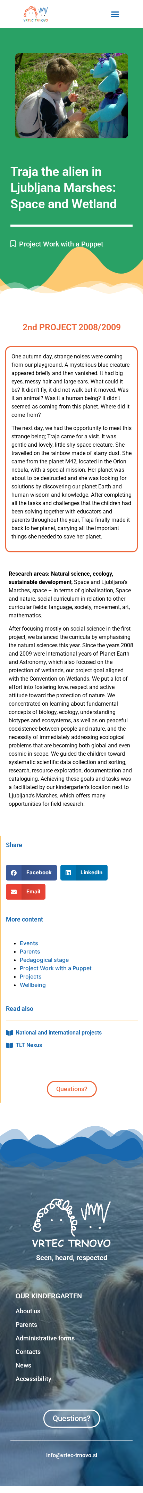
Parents (30, 951)
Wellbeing (33, 984)
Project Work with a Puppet (61, 244)
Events (29, 943)
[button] (115, 14)
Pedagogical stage (44, 959)
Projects (31, 976)
